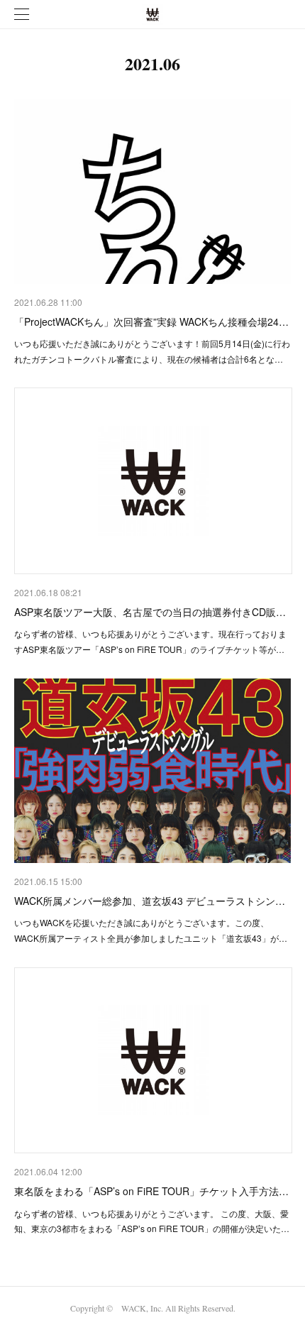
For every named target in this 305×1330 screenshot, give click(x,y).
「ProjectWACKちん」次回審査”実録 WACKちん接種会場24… (151, 321)
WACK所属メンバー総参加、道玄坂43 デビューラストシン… (149, 901)
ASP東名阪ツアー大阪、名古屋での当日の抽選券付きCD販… (150, 612)
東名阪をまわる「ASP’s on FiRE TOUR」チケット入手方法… (151, 1191)
